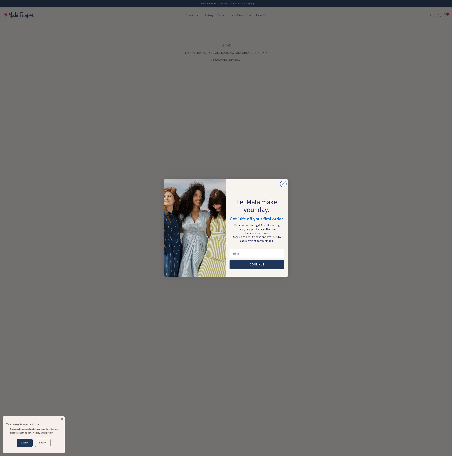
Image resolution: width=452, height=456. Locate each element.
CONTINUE (257, 264)
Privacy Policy (34, 432)
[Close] (62, 419)
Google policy (47, 432)
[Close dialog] (283, 184)
